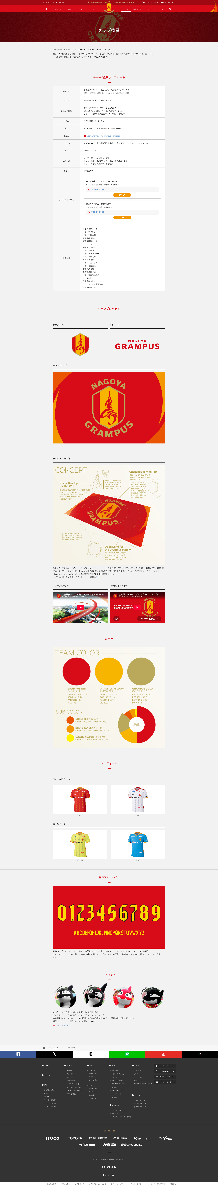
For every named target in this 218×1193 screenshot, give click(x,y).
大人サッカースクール (141, 1103)
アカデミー (90, 1085)
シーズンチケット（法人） (75, 1087)
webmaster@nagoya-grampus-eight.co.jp (103, 136)
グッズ (136, 1074)
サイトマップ (79, 1184)
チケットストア (170, 2)
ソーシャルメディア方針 (156, 1184)
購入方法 (69, 1077)
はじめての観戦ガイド (51, 1106)
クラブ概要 (115, 1070)
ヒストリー (115, 1077)
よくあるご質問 (50, 1184)
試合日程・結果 (49, 1090)
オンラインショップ (152, 2)
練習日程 (47, 1096)
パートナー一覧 (116, 1094)
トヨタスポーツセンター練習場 (121, 1117)
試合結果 (92, 1095)
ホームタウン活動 (117, 1080)
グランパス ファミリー (119, 1074)
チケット (80, 9)
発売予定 (69, 1070)
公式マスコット (62, 1026)
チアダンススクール (140, 1107)
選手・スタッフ (94, 1073)
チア (135, 1087)
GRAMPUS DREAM (118, 1084)
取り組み (114, 1087)
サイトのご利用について (97, 1184)
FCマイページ (50, 2)
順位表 (46, 1093)
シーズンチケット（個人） (75, 1084)
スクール (160, 9)
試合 (69, 9)
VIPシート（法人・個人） (74, 1090)
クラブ (126, 9)
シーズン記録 (93, 1080)
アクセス (122, 195)
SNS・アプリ (138, 1077)
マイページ (166, 1066)
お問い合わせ (65, 1184)
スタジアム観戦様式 (50, 1100)
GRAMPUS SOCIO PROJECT (143, 1084)
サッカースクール (139, 1100)
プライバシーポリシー (119, 1184)
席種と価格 (70, 1074)
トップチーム (91, 1070)
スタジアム (137, 9)
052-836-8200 (97, 189)
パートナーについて (118, 1090)
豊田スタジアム (116, 1113)
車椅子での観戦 (71, 1094)
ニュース (58, 9)
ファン (148, 9)
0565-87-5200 (97, 212)
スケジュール (93, 1076)
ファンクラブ (138, 1070)
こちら (98, 577)
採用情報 (114, 1097)
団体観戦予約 (71, 1080)
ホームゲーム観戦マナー (51, 1103)
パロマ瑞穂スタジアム (118, 1110)
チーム (92, 9)
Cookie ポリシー (137, 1184)
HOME (47, 1065)
